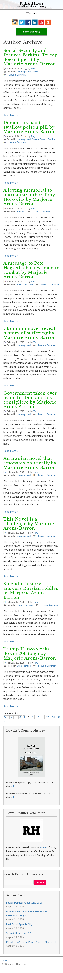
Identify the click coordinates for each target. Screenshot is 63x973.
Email (4, 960)
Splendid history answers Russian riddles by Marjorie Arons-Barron (30, 590)
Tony (33, 68)
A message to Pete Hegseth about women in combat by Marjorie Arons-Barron (31, 270)
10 (37, 717)
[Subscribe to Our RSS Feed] (48, 22)
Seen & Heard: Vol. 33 (18, 933)
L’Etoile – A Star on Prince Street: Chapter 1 (31, 942)
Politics (51, 139)
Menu (33, 13)
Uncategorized (24, 71)
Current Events (39, 139)
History (20, 605)
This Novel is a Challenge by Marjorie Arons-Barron (28, 524)
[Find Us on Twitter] (22, 22)
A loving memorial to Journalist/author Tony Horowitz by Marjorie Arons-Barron (29, 197)
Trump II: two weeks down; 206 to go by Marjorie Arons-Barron (29, 654)
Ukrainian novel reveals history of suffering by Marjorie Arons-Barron (30, 333)
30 (53, 717)
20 (47, 717)
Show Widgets (31, 31)
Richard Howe (31, 3)
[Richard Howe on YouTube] (41, 22)
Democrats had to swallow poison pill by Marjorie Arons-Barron (29, 127)
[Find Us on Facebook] (28, 22)
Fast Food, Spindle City (19, 924)
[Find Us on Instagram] (15, 22)
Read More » (10, 115)
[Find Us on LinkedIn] (35, 22)
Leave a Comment (17, 75)
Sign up (44, 847)
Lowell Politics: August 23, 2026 (24, 902)
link (12, 786)
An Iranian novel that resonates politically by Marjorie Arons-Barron (29, 463)
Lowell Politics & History (31, 6)
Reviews (36, 71)
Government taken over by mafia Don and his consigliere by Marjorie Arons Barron (30, 400)
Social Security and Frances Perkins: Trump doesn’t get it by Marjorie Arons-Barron (30, 57)
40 (59, 717)
